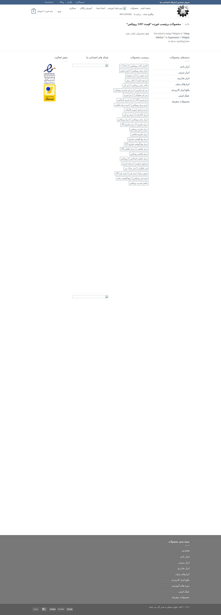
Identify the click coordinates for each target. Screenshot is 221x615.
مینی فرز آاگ (121, 173)
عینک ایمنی (183, 95)
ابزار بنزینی (183, 72)
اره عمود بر (142, 76)
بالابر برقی (130, 81)
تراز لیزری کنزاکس (125, 100)
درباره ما (137, 14)
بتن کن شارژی (141, 90)
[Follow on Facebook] (42, 2)
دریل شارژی (142, 125)
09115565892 (126, 14)
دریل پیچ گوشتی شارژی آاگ (136, 144)
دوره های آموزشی (114, 8)
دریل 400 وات (141, 115)
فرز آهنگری (142, 169)
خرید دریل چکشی (122, 105)
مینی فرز (132, 173)
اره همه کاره (142, 81)
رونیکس (124, 159)
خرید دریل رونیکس (139, 105)
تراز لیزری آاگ (141, 100)
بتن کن (126, 85)
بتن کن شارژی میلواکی (124, 90)
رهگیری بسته (148, 14)
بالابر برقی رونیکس (139, 85)
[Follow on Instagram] (39, 2)
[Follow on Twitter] (36, 2)
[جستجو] (154, 8)
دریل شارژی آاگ (128, 125)
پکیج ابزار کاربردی (180, 90)
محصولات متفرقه (180, 101)
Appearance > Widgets (178, 37)
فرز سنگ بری (129, 169)
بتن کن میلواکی (141, 95)
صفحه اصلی (145, 8)
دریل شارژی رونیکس (138, 129)
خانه (187, 24)
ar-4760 (185, 551)
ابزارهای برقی (182, 84)
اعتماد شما (100, 8)
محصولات (134, 8)
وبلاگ (61, 2)
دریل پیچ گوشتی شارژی (137, 139)
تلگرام (69, 2)
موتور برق (143, 173)
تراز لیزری (128, 95)
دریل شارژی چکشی (139, 134)
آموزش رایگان (86, 8)
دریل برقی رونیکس (139, 120)
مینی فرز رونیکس (140, 178)
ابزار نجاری (124, 71)
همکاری (72, 8)
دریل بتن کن (128, 115)
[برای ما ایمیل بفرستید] (33, 2)
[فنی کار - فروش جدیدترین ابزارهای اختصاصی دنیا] (174, 11)
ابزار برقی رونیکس (139, 71)
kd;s (126, 66)
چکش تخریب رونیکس (138, 183)
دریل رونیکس (123, 120)
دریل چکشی (142, 149)
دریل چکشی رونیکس (138, 154)
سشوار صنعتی (141, 164)
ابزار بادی (184, 66)
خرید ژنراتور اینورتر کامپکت (136, 110)
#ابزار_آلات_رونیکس (138, 66)
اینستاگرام (80, 2)
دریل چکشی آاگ (128, 149)
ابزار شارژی (183, 78)
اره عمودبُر (130, 76)
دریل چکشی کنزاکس (138, 159)
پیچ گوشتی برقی (123, 178)
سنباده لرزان (127, 164)
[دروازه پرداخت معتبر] (50, 92)
